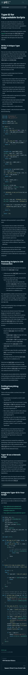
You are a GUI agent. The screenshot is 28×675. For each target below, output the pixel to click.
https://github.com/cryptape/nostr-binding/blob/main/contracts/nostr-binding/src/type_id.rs (13, 508)
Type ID (3, 33)
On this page (5, 7)
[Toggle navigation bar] (2, 2)
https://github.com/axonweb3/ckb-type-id (14, 512)
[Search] (24, 2)
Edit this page (3, 650)
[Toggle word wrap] (22, 116)
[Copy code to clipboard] (25, 116)
